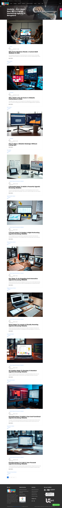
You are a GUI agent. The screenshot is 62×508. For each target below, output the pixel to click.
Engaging (8, 288)
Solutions (23, 3)
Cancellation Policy (47, 506)
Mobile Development (35, 489)
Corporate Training (29, 3)
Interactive (11, 288)
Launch (8, 334)
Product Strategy (34, 496)
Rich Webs (10, 494)
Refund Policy (42, 506)
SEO (7, 150)
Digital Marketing (22, 494)
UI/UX (8, 107)
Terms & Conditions (37, 506)
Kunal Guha (11, 184)
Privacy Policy (53, 506)
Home (11, 3)
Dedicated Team (34, 494)
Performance (11, 242)
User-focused (12, 472)
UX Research (11, 92)
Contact (35, 3)
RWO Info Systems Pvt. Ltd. (17, 506)
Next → (8, 63)
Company (15, 3)
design (8, 242)
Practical (8, 472)
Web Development (35, 491)
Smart (10, 334)
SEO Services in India (22, 495)
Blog (42, 3)
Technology (11, 138)
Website (11, 46)
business (8, 61)
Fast (10, 426)
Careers (39, 3)
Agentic (8, 196)
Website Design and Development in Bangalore (17, 181)
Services (19, 3)
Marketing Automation (23, 489)
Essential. (10, 196)
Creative (10, 380)
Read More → (11, 58)
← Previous (8, 62)
